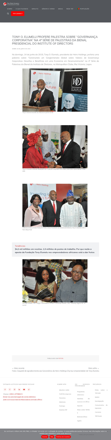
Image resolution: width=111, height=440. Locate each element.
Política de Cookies (63, 437)
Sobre (9, 9)
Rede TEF (69, 9)
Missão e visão (64, 390)
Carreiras (98, 412)
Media (60, 9)
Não (52, 437)
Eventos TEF (63, 410)
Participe (62, 406)
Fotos (61, 358)
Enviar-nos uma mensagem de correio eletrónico (19, 397)
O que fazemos (22, 9)
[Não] (108, 434)
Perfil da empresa (65, 394)
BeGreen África (82, 417)
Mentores (62, 402)
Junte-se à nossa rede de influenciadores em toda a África (22, 400)
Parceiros (62, 398)
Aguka (79, 421)
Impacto (35, 9)
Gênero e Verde (48, 9)
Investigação (99, 401)
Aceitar (44, 437)
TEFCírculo (98, 416)
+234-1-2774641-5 (15, 394)
